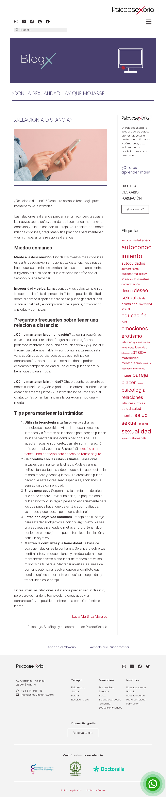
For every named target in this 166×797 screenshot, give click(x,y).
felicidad (126, 342)
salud (126, 408)
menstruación (131, 363)
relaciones (132, 397)
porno (140, 383)
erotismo (131, 336)
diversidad (129, 304)
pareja (140, 374)
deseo (127, 290)
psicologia (133, 390)
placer (128, 382)
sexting (143, 423)
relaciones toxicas (133, 403)
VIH (144, 438)
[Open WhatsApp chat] (153, 784)
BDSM (143, 273)
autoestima (129, 274)
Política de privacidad (72, 790)
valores (135, 438)
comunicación (130, 284)
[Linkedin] (24, 22)
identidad (141, 347)
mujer (126, 375)
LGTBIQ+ (138, 352)
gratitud (137, 342)
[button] (135, 209)
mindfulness (139, 368)
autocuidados (133, 263)
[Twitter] (148, 667)
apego (146, 240)
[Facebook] (32, 22)
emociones (134, 328)
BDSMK (125, 279)
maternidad (130, 358)
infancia (125, 353)
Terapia (77, 680)
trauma (125, 438)
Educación (106, 680)
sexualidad (136, 431)
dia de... (142, 298)
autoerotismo (130, 268)
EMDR (124, 322)
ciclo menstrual (140, 279)
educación (134, 315)
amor (124, 240)
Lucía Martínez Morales (89, 616)
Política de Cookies (95, 790)
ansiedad (135, 240)
